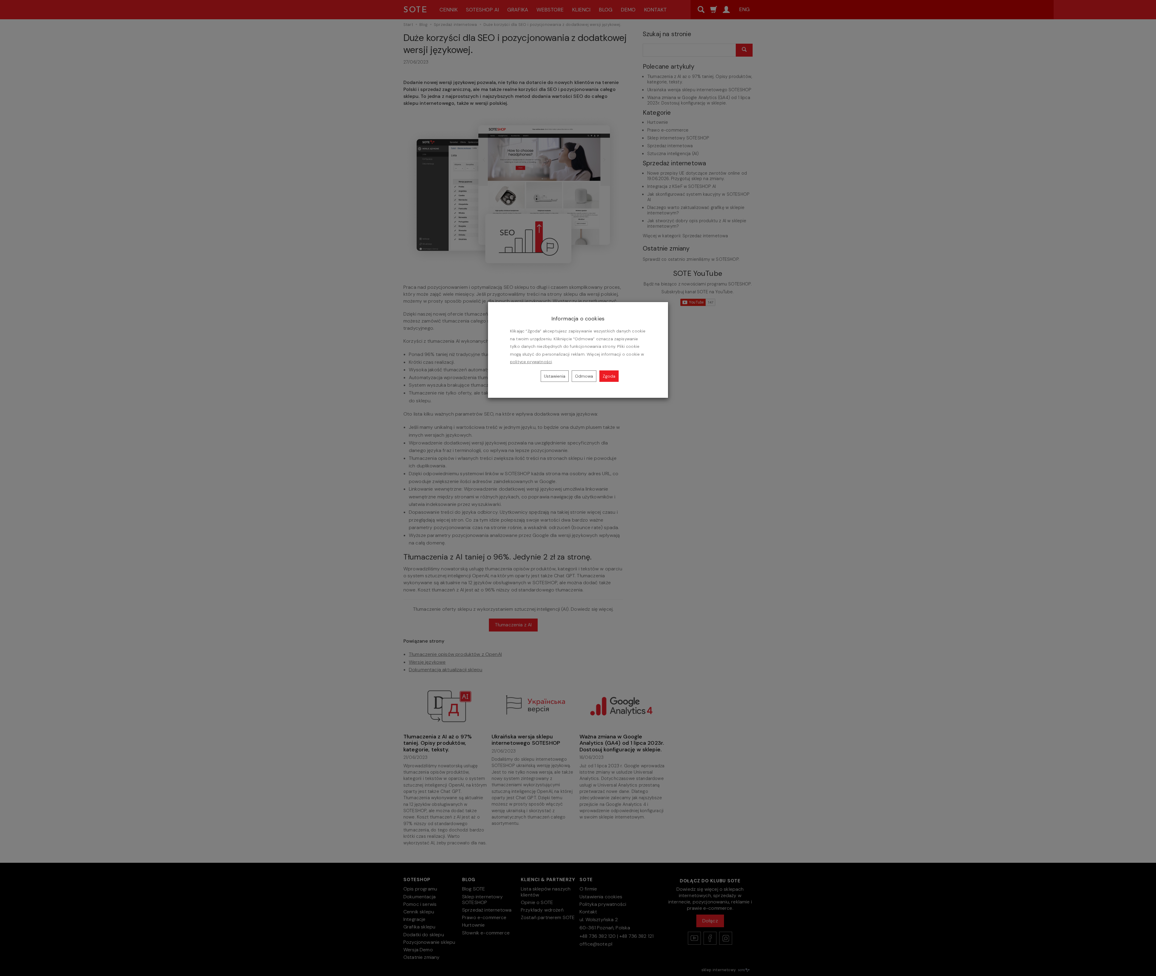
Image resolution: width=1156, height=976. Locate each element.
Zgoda (609, 376)
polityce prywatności (531, 361)
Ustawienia (554, 376)
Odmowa (584, 376)
